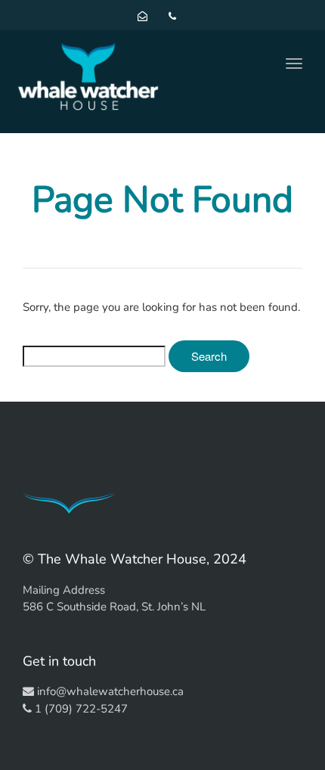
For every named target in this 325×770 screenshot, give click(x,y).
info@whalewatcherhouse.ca (110, 691)
